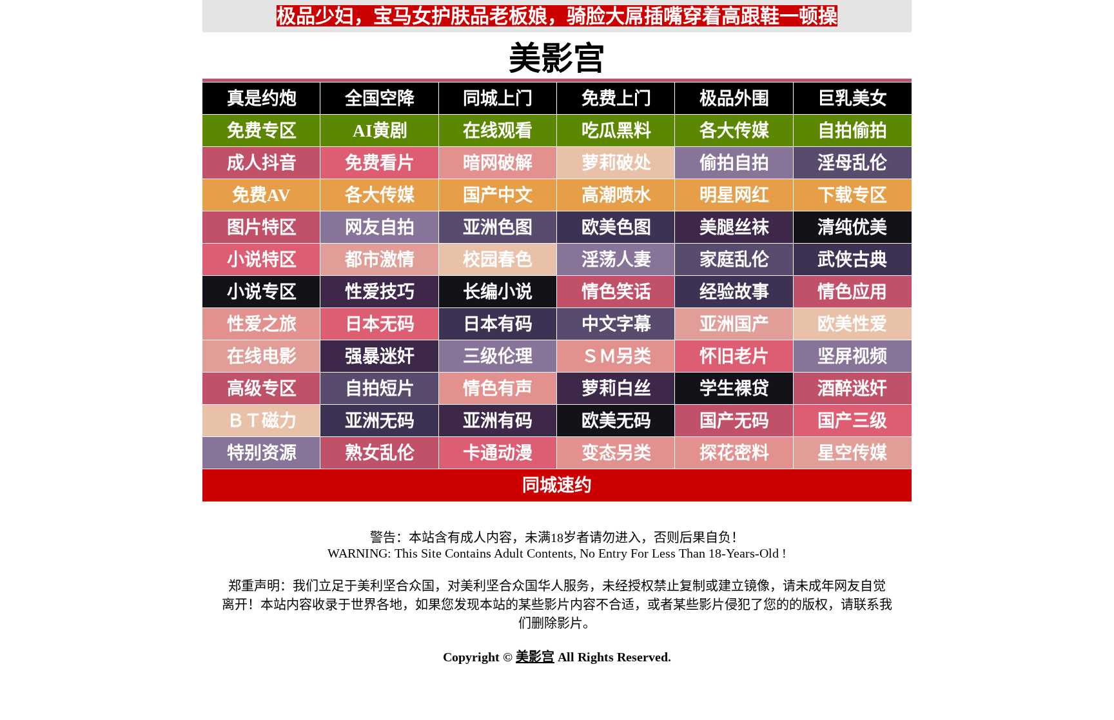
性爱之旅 (262, 324)
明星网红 (734, 195)
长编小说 (498, 292)
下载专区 (852, 195)
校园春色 (498, 259)
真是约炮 (262, 98)
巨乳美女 (852, 98)
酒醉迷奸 (852, 388)
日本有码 (498, 324)
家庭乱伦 (734, 259)
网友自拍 (380, 227)
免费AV (261, 195)
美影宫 (535, 657)
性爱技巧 (380, 292)
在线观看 (498, 131)
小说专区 (262, 292)
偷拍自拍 (734, 163)
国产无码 (734, 421)
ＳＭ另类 (616, 356)
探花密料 (734, 453)
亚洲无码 (380, 421)
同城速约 (557, 485)
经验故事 (734, 292)
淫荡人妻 (616, 259)
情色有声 (498, 388)
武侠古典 (852, 259)
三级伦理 (498, 356)
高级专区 (262, 388)
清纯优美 (852, 227)
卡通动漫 (498, 453)
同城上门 (498, 98)
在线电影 (262, 356)
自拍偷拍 (852, 131)
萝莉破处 (616, 163)
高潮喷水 (616, 195)
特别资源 (262, 453)
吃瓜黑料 (616, 131)
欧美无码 (616, 421)
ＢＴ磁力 (262, 421)
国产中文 (498, 195)
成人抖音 (262, 163)
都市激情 (380, 259)
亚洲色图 (498, 227)
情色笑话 (616, 292)
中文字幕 (616, 324)
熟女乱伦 (380, 453)
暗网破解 (498, 163)
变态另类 (616, 453)
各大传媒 (734, 131)
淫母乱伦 (852, 163)
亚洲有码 (498, 421)
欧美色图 (616, 227)
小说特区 (262, 259)
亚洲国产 (734, 324)
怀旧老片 (734, 356)
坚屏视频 (852, 356)
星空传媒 (852, 453)
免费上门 (616, 98)
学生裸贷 (734, 388)
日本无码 (380, 324)
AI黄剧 (380, 131)
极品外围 (734, 98)
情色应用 (852, 292)
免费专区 (262, 131)
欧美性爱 (852, 324)
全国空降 (380, 98)
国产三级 (852, 421)
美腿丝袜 (734, 227)
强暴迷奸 (380, 356)
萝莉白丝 (616, 388)
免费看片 (380, 163)
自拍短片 (380, 388)
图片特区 (262, 227)
